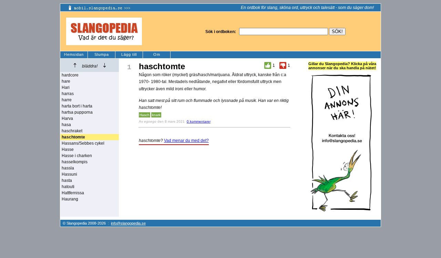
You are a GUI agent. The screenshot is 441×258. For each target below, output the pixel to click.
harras (68, 93)
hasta (67, 180)
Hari (66, 87)
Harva (67, 118)
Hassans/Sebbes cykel (83, 143)
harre (67, 99)
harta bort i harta (77, 106)
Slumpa (101, 54)
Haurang (70, 199)
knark (156, 115)
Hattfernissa (73, 192)
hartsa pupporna (77, 112)
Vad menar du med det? (186, 140)
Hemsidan (74, 54)
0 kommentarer (199, 121)
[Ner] (105, 65)
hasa (66, 124)
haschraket (72, 130)
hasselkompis (75, 161)
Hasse (68, 149)
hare (66, 81)
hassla (68, 168)
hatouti (68, 186)
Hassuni (69, 174)
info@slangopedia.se (128, 223)
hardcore (70, 75)
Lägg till (129, 54)
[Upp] (75, 65)
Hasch (145, 115)
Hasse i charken (77, 155)
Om (156, 54)
